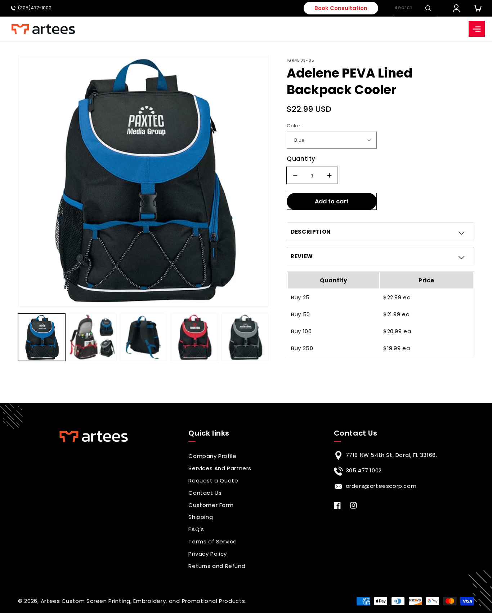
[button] (428, 8)
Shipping (200, 517)
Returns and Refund (216, 566)
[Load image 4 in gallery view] (194, 337)
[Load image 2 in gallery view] (92, 337)
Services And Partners (219, 468)
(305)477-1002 (35, 8)
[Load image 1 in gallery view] (41, 337)
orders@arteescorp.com (381, 486)
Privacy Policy (207, 553)
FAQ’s (196, 529)
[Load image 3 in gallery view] (143, 337)
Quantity (301, 158)
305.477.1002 (364, 470)
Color (293, 125)
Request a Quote (213, 480)
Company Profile (212, 456)
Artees (50, 601)
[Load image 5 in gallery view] (245, 337)
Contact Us (205, 493)
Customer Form (210, 505)
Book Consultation (340, 8)
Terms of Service (212, 541)
